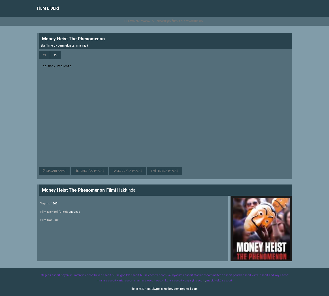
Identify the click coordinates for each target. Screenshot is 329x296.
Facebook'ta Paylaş (127, 170)
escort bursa (111, 275)
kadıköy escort (278, 275)
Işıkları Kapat (55, 170)
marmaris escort (145, 280)
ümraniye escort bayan (87, 275)
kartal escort (260, 275)
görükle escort (129, 275)
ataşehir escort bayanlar (56, 275)
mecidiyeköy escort (219, 280)
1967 (54, 203)
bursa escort (148, 275)
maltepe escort (222, 275)
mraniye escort (106, 280)
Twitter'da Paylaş (164, 170)
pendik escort (242, 275)
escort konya (164, 280)
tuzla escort (185, 275)
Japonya (74, 211)
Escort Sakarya (167, 275)
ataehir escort (203, 275)
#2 (55, 55)
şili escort (198, 280)
